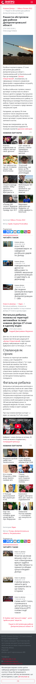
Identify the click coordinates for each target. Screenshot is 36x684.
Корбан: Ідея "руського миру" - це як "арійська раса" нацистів (17, 619)
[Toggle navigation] (31, 2)
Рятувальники (15, 533)
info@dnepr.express (11, 661)
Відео (21, 304)
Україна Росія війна (20, 224)
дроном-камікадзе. (25, 129)
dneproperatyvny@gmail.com (11, 664)
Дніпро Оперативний (12, 341)
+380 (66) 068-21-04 (8, 659)
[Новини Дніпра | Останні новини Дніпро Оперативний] (8, 2)
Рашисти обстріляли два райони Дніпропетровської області (21, 625)
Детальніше (22, 677)
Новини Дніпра (9, 8)
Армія (10, 224)
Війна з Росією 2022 (24, 8)
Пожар (11, 531)
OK (18, 681)
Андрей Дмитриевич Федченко (21, 331)
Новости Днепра (9, 304)
